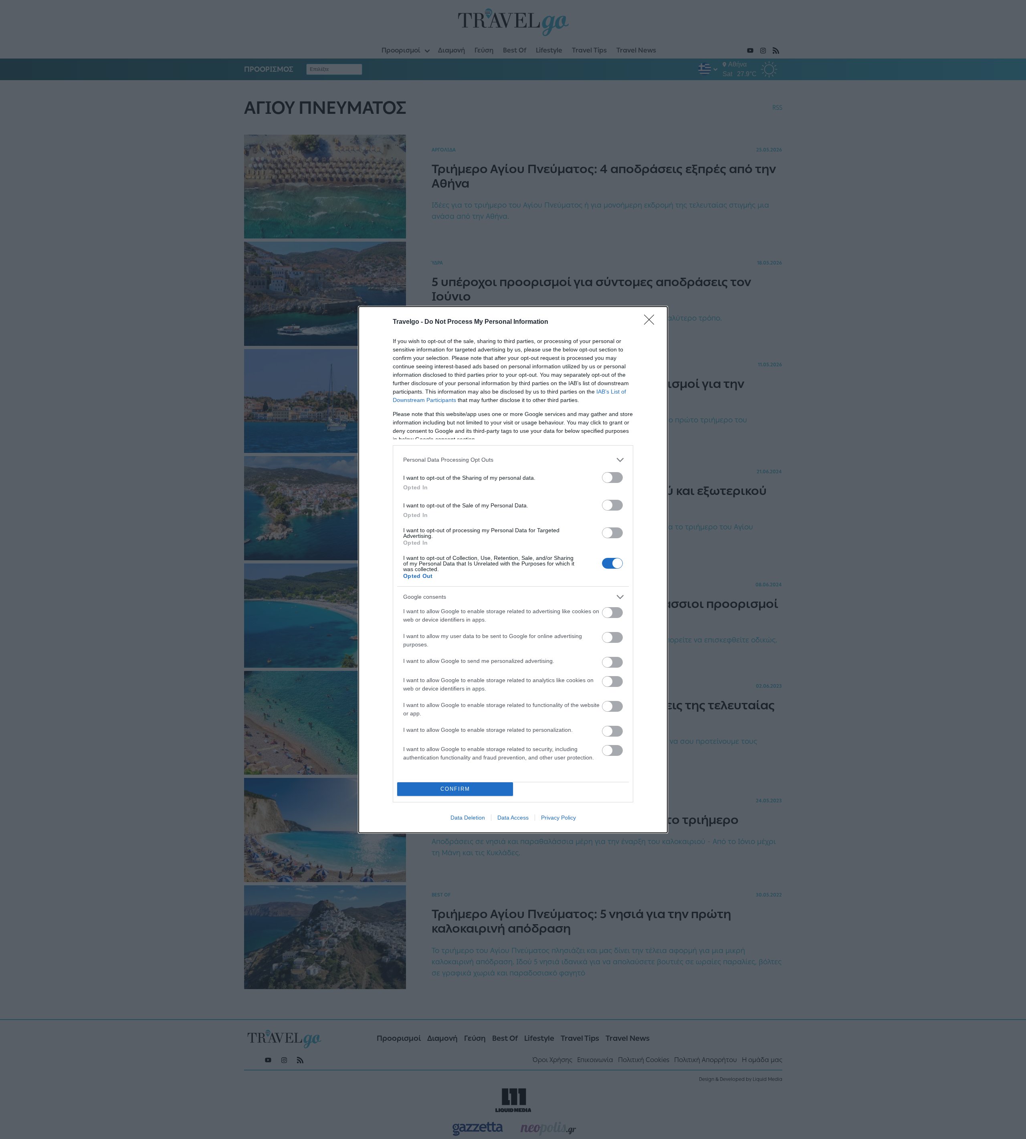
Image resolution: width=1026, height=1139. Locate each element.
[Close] (651, 322)
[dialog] (513, 570)
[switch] (612, 477)
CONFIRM (455, 789)
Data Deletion (467, 817)
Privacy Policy (558, 817)
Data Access (513, 817)
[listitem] (513, 460)
